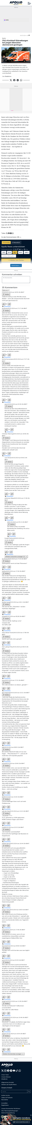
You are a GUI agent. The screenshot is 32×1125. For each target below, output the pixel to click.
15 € (9, 252)
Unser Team (5, 1075)
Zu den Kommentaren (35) (10, 237)
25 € (15, 252)
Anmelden (4, 1103)
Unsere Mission (6, 1077)
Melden (7, 294)
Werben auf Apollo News (9, 1084)
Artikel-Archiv (5, 1095)
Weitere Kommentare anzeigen (12, 1054)
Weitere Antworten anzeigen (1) (15, 556)
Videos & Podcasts (7, 1097)
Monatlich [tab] (17, 242)
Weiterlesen (15, 265)
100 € (26, 252)
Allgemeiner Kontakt (7, 1082)
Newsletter (4, 1099)
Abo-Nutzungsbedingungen (9, 1110)
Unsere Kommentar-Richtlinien (10, 1108)
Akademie (4, 1079)
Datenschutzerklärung (8, 1113)
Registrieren (5, 1105)
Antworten (7, 306)
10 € (3, 252)
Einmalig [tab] (7, 242)
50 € (20, 252)
